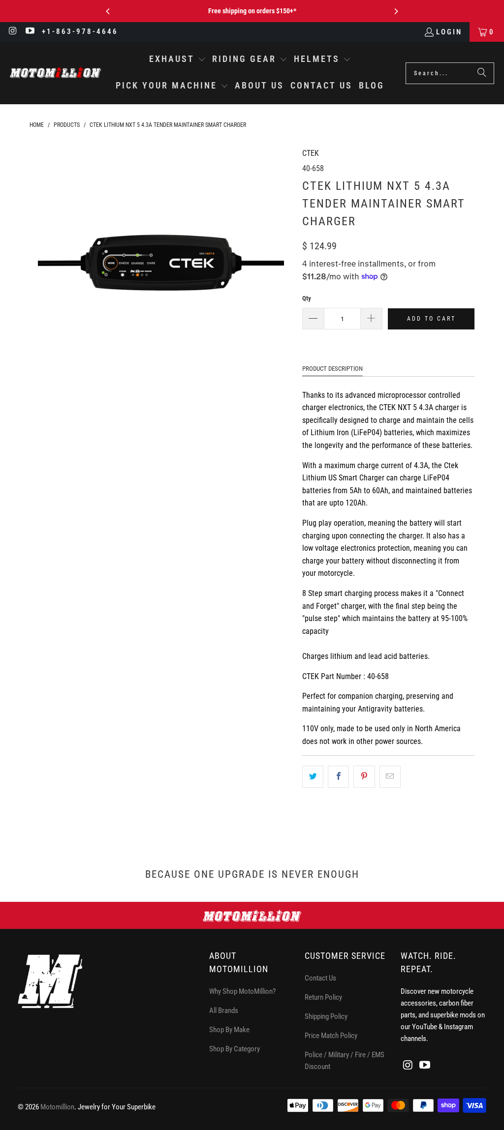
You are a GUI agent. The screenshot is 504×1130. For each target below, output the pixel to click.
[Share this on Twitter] (312, 777)
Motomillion (57, 1106)
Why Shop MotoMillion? (242, 991)
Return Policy (323, 997)
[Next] (396, 11)
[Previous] (108, 11)
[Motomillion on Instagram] (12, 32)
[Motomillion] (55, 73)
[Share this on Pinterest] (364, 777)
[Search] (482, 73)
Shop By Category (234, 1048)
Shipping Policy (326, 1016)
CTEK (310, 153)
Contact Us (320, 978)
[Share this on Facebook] (338, 777)
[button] (177, 60)
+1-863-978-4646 (80, 31)
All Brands (223, 1010)
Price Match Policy (331, 1035)
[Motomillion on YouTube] (30, 32)
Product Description (332, 368)
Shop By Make (229, 1029)
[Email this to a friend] (390, 777)
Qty (306, 298)
